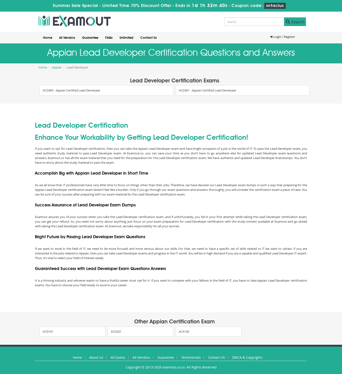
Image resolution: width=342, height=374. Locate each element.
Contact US (216, 357)
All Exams (118, 357)
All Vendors (67, 37)
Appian (57, 67)
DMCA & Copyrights (247, 357)
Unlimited (126, 37)
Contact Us (148, 37)
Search (297, 22)
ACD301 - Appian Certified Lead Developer (207, 90)
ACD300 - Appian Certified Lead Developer (71, 90)
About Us (96, 357)
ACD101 (48, 331)
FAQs (109, 37)
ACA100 (184, 331)
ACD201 (116, 331)
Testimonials (191, 357)
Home (47, 37)
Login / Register (284, 37)
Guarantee (90, 37)
